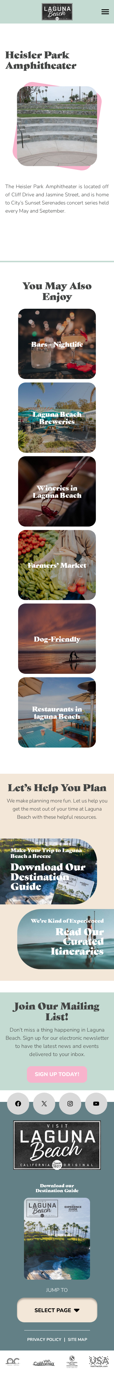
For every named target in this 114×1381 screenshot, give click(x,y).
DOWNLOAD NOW (48, 871)
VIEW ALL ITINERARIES (65, 938)
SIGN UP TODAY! (57, 1074)
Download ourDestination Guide (57, 1187)
